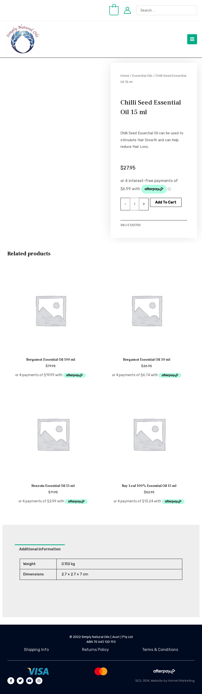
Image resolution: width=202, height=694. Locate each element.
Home (124, 75)
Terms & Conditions (160, 649)
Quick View (51, 349)
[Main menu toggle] (192, 39)
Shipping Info (36, 649)
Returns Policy (95, 649)
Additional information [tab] (40, 549)
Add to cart (165, 202)
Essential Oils (142, 75)
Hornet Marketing (181, 680)
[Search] (196, 10)
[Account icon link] (127, 10)
